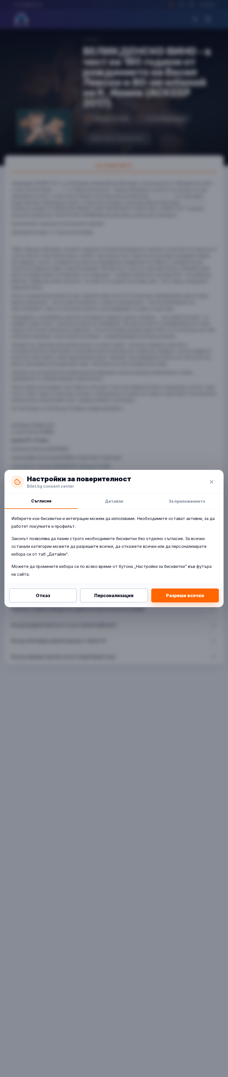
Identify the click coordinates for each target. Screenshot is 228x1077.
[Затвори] (212, 482)
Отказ (43, 595)
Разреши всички (185, 595)
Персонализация (113, 595)
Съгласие (41, 501)
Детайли (114, 501)
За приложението (187, 501)
